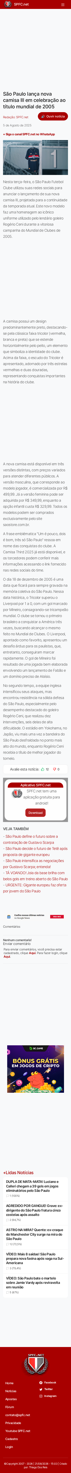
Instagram (50, 1395)
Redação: (15, 117)
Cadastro (11, 1439)
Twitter (48, 1389)
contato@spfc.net (17, 1415)
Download (35, 813)
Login (9, 1447)
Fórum (9, 1407)
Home (9, 1383)
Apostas (11, 1399)
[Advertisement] (35, 47)
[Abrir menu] (63, 4)
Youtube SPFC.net (17, 1431)
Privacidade (13, 1423)
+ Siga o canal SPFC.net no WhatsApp (29, 134)
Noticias (10, 1391)
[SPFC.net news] (35, 916)
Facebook (50, 1382)
